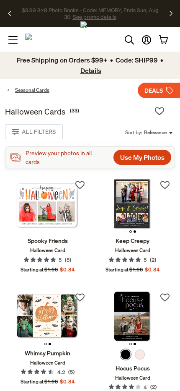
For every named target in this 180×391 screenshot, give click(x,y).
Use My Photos (142, 157)
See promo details (90, 17)
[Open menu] (13, 40)
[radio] (125, 354)
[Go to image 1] (130, 231)
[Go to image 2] (135, 231)
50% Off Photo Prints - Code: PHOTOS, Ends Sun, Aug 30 (89, 9)
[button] (146, 39)
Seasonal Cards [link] (32, 90)
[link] (47, 206)
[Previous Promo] (12, 13)
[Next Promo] (171, 13)
